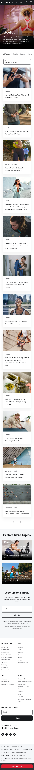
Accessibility (5, 752)
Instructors (4, 667)
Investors (20, 660)
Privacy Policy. (18, 628)
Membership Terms (6, 749)
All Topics (6, 54)
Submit (17, 718)
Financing (4, 665)
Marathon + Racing (19, 54)
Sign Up (17, 615)
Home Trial (4, 647)
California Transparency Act (19, 752)
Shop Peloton (17, 766)
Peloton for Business (7, 670)
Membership (5, 649)
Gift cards (4, 662)
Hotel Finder (5, 681)
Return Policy (22, 684)
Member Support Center (25, 681)
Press (19, 655)
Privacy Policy (5, 746)
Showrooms (5, 679)
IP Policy (17, 749)
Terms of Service (17, 746)
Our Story (20, 647)
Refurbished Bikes (6, 655)
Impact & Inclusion (23, 662)
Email (5, 608)
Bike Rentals (5, 652)
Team (19, 649)
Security (20, 696)
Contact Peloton (22, 679)
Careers (20, 652)
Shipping (20, 691)
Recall (19, 694)
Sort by (6, 60)
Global (20, 657)
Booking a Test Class (7, 684)
